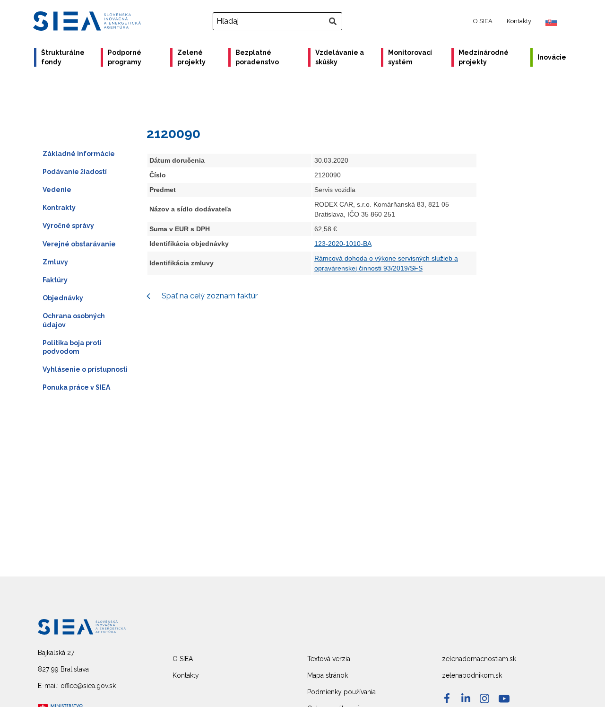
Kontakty (519, 21)
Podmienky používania (341, 692)
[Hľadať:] (279, 21)
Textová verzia (328, 659)
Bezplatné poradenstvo (257, 57)
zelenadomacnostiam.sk (479, 659)
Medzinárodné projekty (483, 57)
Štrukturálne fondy (63, 57)
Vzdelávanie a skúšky (339, 57)
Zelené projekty (191, 57)
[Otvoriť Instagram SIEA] (484, 698)
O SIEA (483, 21)
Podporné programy (124, 57)
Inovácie (551, 57)
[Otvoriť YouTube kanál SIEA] (504, 698)
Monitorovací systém (410, 57)
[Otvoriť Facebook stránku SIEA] (447, 698)
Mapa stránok (327, 675)
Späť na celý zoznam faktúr (209, 295)
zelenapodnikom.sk (472, 675)
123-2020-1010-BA (343, 243)
